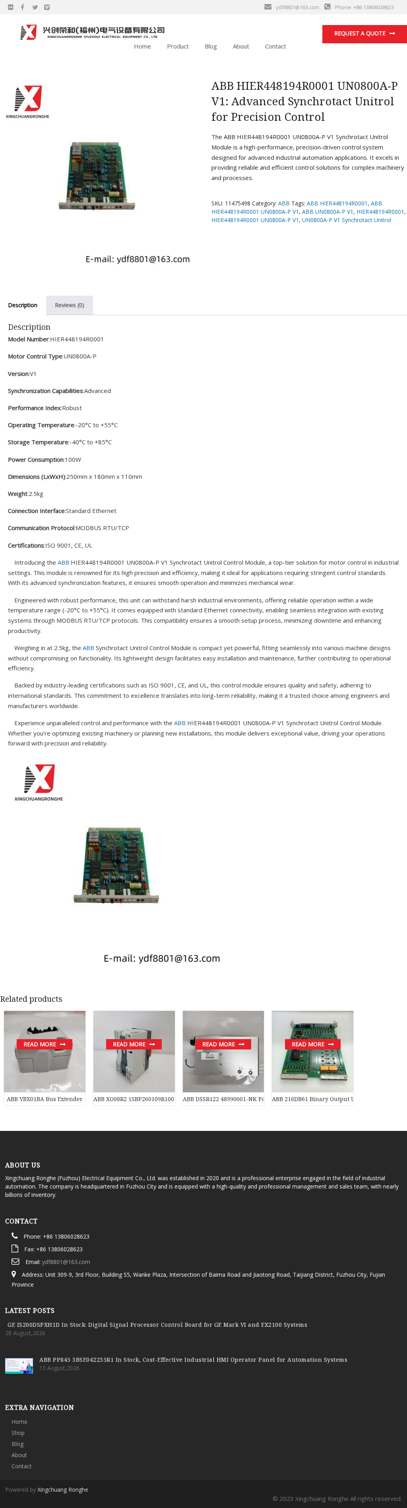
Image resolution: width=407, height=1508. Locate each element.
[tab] (69, 305)
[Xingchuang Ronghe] (91, 30)
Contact (275, 46)
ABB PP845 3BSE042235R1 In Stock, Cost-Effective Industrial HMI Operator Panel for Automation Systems (193, 1359)
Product (177, 46)
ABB (284, 203)
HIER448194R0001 (380, 211)
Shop (18, 1432)
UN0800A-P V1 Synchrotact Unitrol (346, 220)
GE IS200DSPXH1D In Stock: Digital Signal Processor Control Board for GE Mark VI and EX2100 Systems (157, 1324)
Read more (39, 1044)
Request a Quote (360, 33)
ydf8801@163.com (66, 1262)
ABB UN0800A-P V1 (327, 211)
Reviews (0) (69, 305)
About (240, 46)
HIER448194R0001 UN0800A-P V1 (255, 220)
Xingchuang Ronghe (62, 1489)
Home (141, 46)
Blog (210, 46)
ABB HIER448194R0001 (337, 203)
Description (22, 305)
